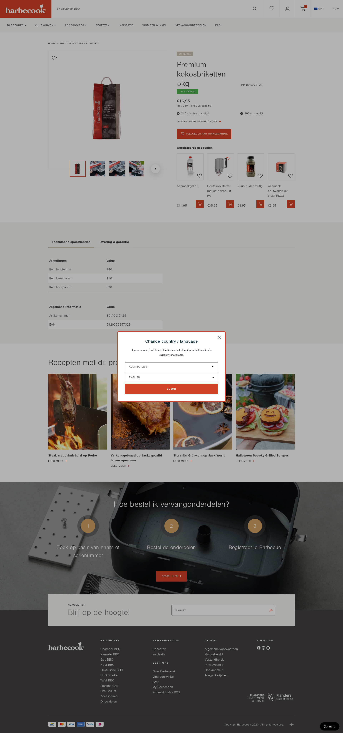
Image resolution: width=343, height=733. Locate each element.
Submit (171, 388)
